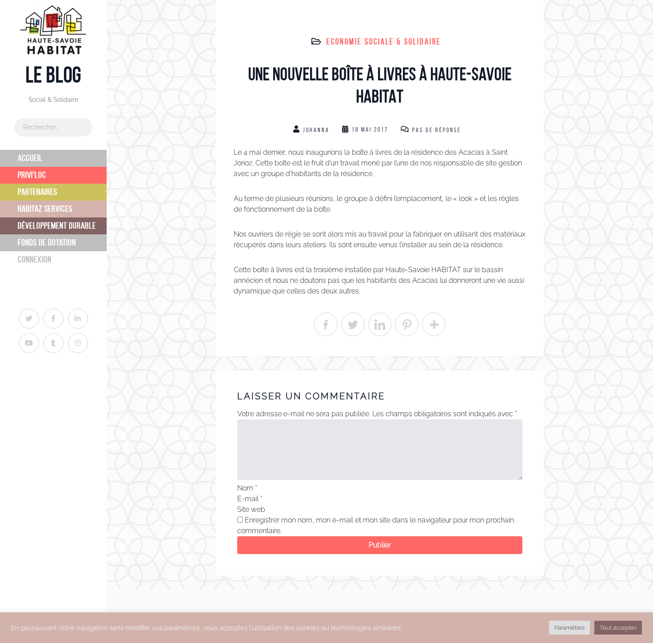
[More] (433, 324)
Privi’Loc (32, 175)
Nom (247, 488)
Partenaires (37, 192)
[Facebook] (325, 324)
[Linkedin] (380, 324)
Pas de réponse (436, 130)
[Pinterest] (406, 324)
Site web (251, 509)
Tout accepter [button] (618, 627)
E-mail (250, 498)
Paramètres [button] (569, 627)
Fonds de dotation (47, 242)
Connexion (35, 259)
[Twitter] (353, 324)
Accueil (30, 158)
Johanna (316, 130)
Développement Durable (57, 225)
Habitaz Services (45, 208)
